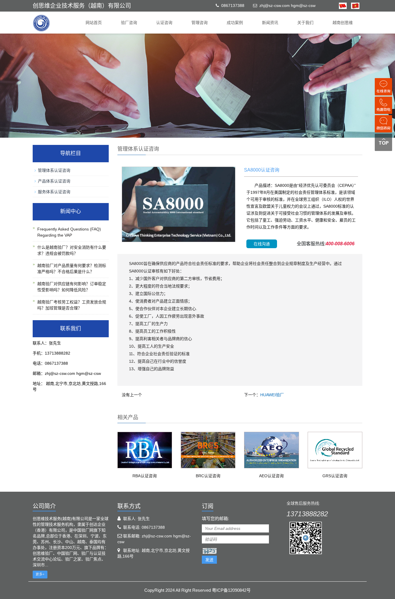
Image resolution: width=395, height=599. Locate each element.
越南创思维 (343, 22)
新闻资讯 (270, 22)
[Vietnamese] (353, 5)
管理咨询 (199, 22)
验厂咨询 (129, 22)
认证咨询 (164, 22)
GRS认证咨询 (334, 475)
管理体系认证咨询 (54, 170)
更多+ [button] (40, 574)
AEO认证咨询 (271, 475)
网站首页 (94, 22)
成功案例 (235, 22)
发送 (209, 559)
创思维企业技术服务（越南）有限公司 (82, 6)
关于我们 (305, 22)
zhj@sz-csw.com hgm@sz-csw (287, 5)
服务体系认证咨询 (54, 191)
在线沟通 (262, 244)
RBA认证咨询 (144, 475)
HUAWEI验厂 (272, 394)
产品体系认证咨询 (54, 181)
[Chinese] (343, 5)
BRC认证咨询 (208, 475)
